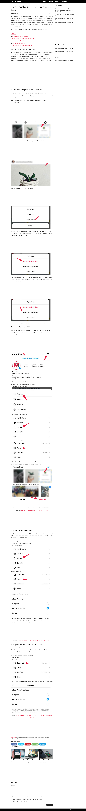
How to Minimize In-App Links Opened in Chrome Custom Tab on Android (46, 761)
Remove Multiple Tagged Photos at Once (21, 40)
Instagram (18, 741)
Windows (26, 758)
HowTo (15, 741)
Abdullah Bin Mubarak (14, 13)
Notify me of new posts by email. (18, 803)
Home (12, 5)
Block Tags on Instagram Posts (19, 43)
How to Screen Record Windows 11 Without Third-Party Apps (31, 761)
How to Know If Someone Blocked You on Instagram (34, 510)
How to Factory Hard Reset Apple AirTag (64, 48)
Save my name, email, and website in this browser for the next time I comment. (27, 799)
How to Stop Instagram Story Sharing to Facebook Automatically (34, 640)
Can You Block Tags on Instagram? (20, 36)
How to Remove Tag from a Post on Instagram (23, 38)
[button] (72, 1)
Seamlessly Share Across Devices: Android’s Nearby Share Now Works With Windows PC (64, 10)
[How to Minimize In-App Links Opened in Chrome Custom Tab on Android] (46, 754)
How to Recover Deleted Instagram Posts (34, 323)
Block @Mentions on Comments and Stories (22, 45)
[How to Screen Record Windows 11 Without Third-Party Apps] (32, 754)
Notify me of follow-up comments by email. (20, 801)
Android (12, 758)
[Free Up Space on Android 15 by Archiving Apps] (18, 754)
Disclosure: (13, 737)
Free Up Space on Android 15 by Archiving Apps (17, 760)
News (14, 5)
